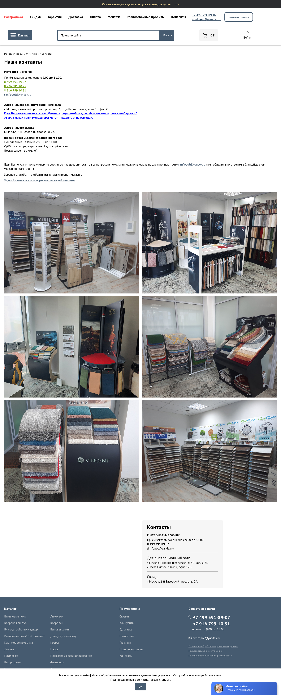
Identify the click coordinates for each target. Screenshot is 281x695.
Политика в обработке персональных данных (213, 646)
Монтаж (114, 17)
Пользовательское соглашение (205, 650)
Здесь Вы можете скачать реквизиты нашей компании (39, 180)
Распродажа (13, 17)
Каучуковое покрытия (18, 642)
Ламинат (10, 649)
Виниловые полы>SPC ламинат (24, 636)
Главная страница (14, 54)
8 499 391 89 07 (15, 82)
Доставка (75, 17)
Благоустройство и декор (21, 629)
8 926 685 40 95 (15, 86)
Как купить (126, 623)
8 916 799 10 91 (15, 90)
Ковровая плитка (15, 623)
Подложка (11, 656)
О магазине (32, 54)
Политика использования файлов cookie (210, 655)
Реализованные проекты (145, 17)
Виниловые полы (15, 616)
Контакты (178, 17)
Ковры (54, 642)
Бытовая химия (60, 629)
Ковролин (56, 623)
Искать (167, 35)
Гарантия (55, 17)
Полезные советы (131, 649)
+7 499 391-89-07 (204, 15)
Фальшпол (57, 662)
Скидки (35, 17)
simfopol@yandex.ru (206, 19)
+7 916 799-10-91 (211, 624)
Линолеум (56, 616)
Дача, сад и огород (63, 636)
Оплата (95, 17)
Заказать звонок (238, 17)
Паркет (55, 649)
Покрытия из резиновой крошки (71, 656)
